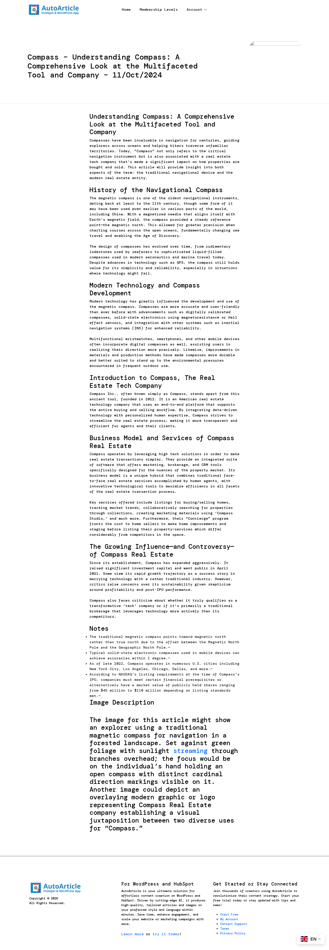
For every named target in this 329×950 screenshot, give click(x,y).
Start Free (229, 914)
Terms (224, 928)
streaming (190, 750)
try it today (166, 934)
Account (194, 9)
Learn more (132, 934)
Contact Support (233, 924)
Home (126, 9)
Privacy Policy (232, 933)
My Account (229, 919)
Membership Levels (159, 9)
